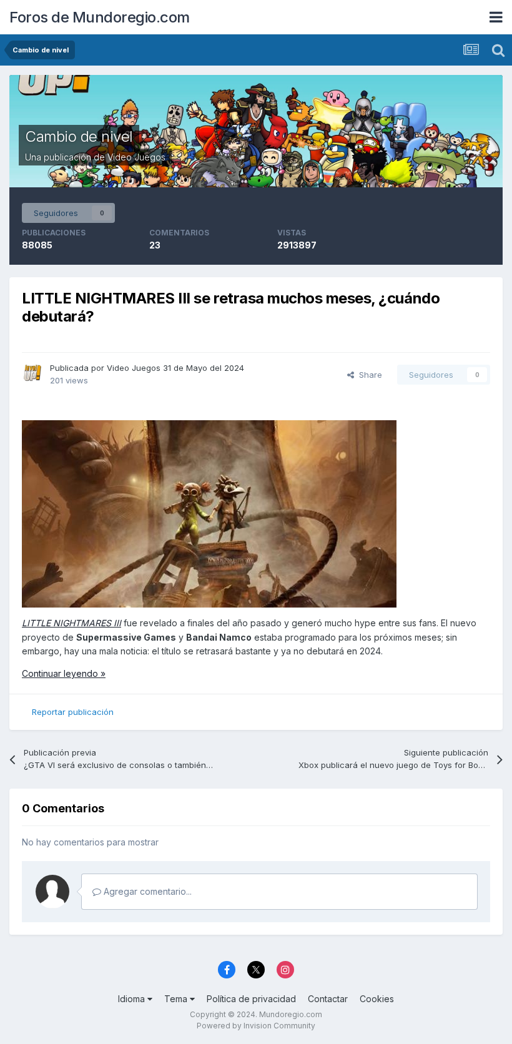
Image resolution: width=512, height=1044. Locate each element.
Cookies (377, 998)
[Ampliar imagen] (209, 513)
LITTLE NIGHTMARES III (71, 623)
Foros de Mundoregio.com (99, 17)
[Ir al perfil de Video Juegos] (32, 372)
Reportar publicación (73, 712)
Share (368, 375)
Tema (177, 998)
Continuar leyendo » (64, 673)
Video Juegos (136, 157)
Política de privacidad (251, 998)
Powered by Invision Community (256, 1025)
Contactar (328, 998)
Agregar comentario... (146, 891)
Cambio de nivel (79, 136)
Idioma (132, 998)
